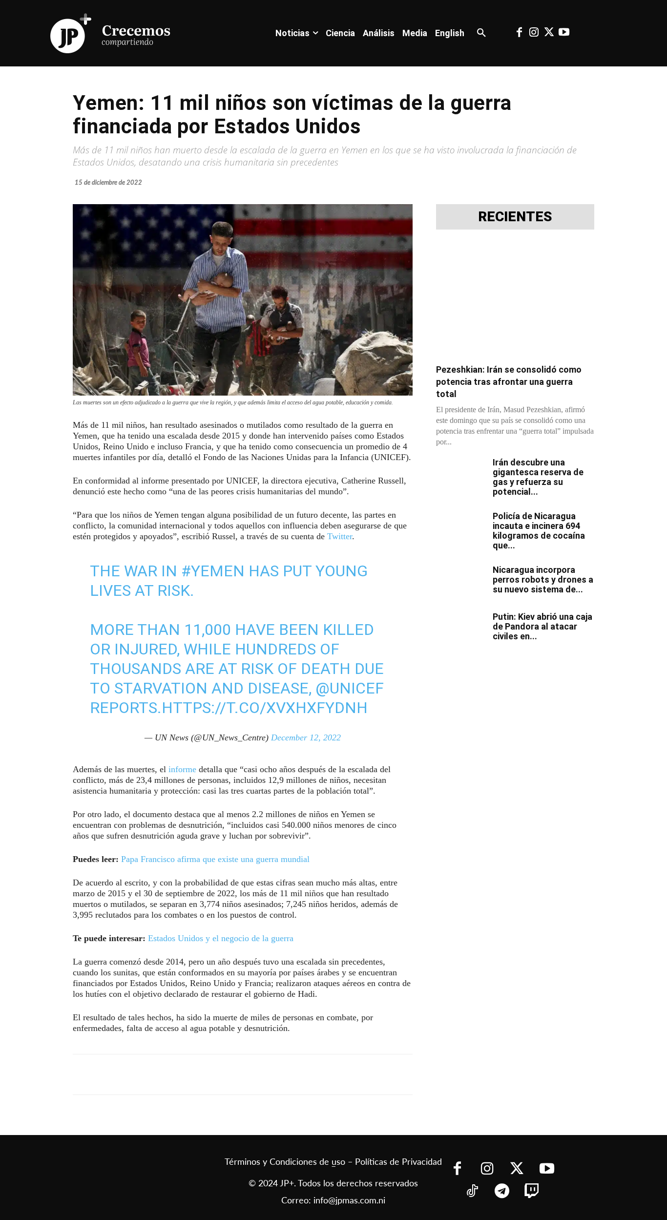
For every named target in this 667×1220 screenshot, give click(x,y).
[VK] (243, 1074)
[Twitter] (548, 33)
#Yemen (213, 571)
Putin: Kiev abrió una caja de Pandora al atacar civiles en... (542, 626)
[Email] (266, 1074)
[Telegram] (198, 1074)
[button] (481, 33)
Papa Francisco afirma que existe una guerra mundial (215, 859)
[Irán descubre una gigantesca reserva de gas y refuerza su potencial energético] (460, 475)
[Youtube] (563, 33)
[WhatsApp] (221, 1074)
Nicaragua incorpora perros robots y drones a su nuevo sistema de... (543, 579)
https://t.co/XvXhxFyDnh (265, 707)
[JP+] (111, 33)
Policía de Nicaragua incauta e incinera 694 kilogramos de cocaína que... (539, 530)
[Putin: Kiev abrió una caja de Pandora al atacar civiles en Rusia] (460, 629)
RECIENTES (515, 217)
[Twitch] (532, 1191)
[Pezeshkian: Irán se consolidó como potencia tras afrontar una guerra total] (515, 299)
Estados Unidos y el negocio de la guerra (220, 938)
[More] (311, 1074)
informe (182, 769)
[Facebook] (519, 33)
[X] (176, 1074)
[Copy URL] (288, 1074)
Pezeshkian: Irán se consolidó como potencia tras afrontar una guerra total (509, 381)
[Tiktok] (472, 1191)
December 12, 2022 (306, 737)
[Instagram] (534, 33)
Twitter (339, 536)
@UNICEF (349, 688)
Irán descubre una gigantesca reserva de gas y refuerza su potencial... (538, 477)
